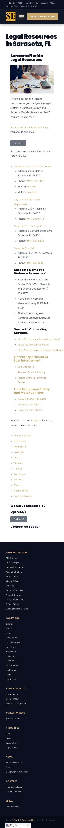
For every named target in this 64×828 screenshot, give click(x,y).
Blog (8, 733)
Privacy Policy (12, 806)
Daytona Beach (23, 435)
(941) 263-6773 (35, 218)
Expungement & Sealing (17, 609)
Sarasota (36, 420)
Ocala (17, 457)
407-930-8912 (15, 3)
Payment (32, 192)
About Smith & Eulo (15, 762)
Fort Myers (20, 474)
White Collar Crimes (15, 590)
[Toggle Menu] (21, 16)
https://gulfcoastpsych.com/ (33, 344)
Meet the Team (13, 718)
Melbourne (20, 446)
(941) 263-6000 (35, 262)
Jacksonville (21, 490)
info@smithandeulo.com (37, 3)
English (14, 825)
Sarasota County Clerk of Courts (32, 166)
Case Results (12, 694)
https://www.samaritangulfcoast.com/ (39, 339)
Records (31, 186)
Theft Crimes (12, 576)
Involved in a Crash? (29, 404)
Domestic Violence (14, 567)
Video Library (12, 743)
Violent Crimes (12, 581)
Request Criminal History (31, 372)
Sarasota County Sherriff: (28, 226)
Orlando (18, 463)
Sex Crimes (11, 586)
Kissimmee (20, 441)
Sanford (18, 479)
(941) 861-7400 (35, 180)
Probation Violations (15, 599)
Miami (17, 485)
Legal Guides (12, 747)
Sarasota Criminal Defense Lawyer (29, 127)
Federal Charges (13, 595)
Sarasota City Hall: (24, 248)
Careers (10, 767)
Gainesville (11, 679)
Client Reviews (13, 699)
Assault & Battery (14, 572)
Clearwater (11, 660)
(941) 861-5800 (35, 240)
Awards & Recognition (16, 703)
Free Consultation (43, 16)
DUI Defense (12, 558)
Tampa (18, 468)
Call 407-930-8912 (14, 791)
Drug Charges (12, 562)
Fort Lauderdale (23, 496)
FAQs (8, 738)
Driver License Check (30, 409)
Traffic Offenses (13, 604)
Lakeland (19, 451)
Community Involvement (17, 772)
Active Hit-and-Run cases (32, 398)
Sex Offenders (26, 366)
